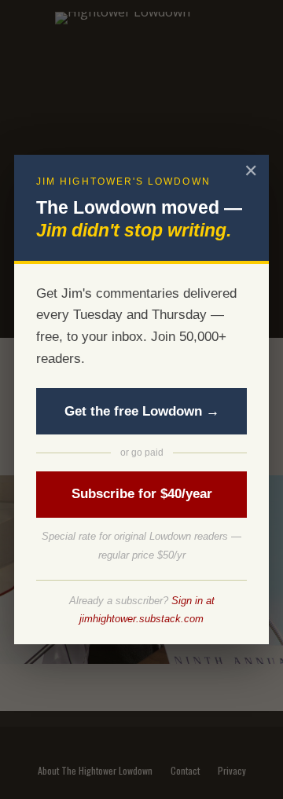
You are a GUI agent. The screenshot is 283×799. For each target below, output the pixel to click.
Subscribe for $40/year (142, 493)
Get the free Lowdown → (141, 411)
